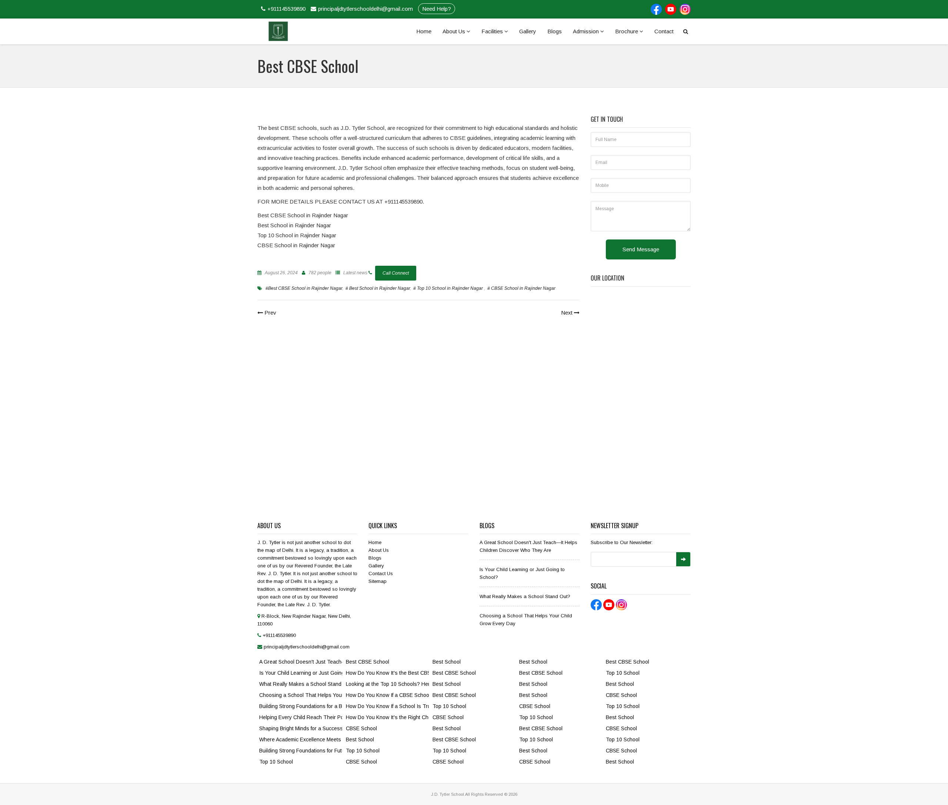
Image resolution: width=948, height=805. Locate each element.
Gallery (527, 31)
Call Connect (396, 273)
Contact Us (380, 573)
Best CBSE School (367, 662)
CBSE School (361, 728)
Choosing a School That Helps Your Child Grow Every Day (300, 695)
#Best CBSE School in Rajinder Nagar (304, 288)
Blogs (554, 31)
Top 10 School (276, 762)
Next (567, 312)
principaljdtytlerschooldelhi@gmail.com (365, 9)
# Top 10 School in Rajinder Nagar (448, 288)
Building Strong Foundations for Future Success (300, 751)
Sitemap (377, 581)
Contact (664, 31)
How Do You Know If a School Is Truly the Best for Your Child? (387, 706)
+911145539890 (286, 9)
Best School (360, 739)
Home (423, 31)
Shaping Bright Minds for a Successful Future (300, 728)
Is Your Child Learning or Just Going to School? (300, 673)
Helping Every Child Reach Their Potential (300, 717)
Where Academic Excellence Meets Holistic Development (300, 739)
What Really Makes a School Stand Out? (525, 596)
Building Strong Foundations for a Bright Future (300, 706)
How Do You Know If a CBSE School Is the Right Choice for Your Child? (387, 695)
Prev (269, 312)
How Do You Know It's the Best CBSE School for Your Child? (387, 673)
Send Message (640, 249)
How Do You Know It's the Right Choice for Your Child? (387, 717)
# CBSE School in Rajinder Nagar (521, 288)
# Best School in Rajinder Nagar (378, 288)
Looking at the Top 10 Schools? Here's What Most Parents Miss (387, 684)
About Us (455, 31)
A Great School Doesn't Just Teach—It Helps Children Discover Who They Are (300, 662)
